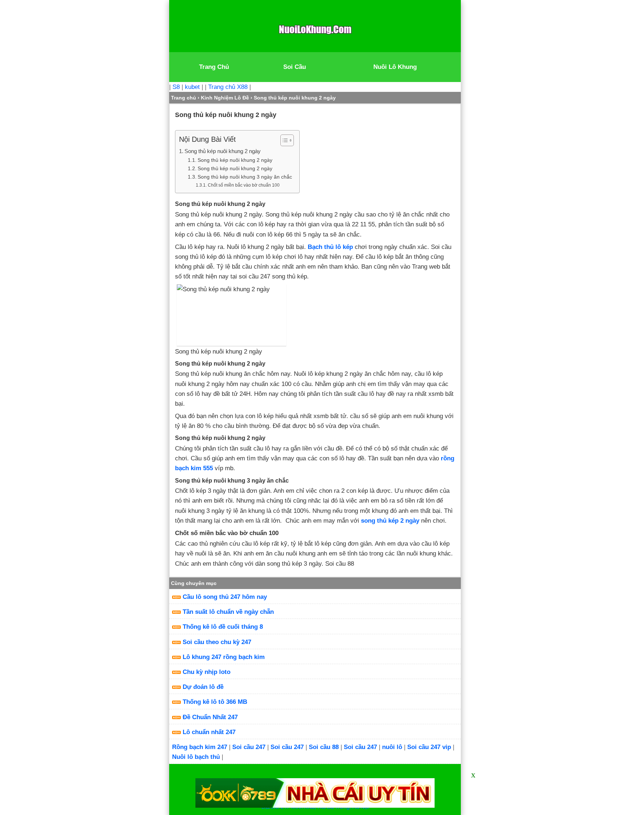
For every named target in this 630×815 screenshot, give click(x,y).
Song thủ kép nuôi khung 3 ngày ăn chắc (245, 177)
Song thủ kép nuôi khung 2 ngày (222, 151)
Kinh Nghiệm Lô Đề (225, 98)
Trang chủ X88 (228, 86)
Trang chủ (183, 98)
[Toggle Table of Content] (283, 140)
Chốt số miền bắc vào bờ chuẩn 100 (243, 185)
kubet (192, 86)
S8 (176, 86)
